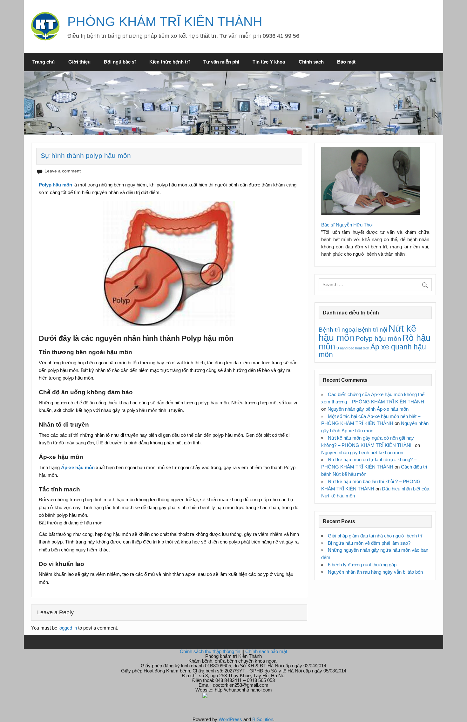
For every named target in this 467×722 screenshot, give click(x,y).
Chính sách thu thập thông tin (210, 651)
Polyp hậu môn (378, 338)
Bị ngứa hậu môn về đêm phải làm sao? (369, 543)
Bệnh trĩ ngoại (338, 329)
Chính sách (311, 61)
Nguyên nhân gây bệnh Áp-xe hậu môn (368, 409)
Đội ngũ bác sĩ (120, 61)
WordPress (230, 719)
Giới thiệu (79, 61)
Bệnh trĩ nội (372, 330)
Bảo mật (346, 61)
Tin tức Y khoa (269, 61)
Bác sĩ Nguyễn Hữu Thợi (347, 224)
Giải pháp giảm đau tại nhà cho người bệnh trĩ (375, 535)
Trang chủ (43, 61)
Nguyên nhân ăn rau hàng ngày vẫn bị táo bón (375, 572)
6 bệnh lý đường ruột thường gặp (362, 564)
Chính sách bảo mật (266, 651)
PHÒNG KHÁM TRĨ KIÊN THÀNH (164, 21)
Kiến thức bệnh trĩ (169, 61)
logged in (67, 628)
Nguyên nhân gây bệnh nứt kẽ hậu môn (362, 452)
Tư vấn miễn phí (221, 61)
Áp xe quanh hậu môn (372, 350)
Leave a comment (62, 170)
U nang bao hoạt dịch (352, 348)
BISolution (262, 719)
